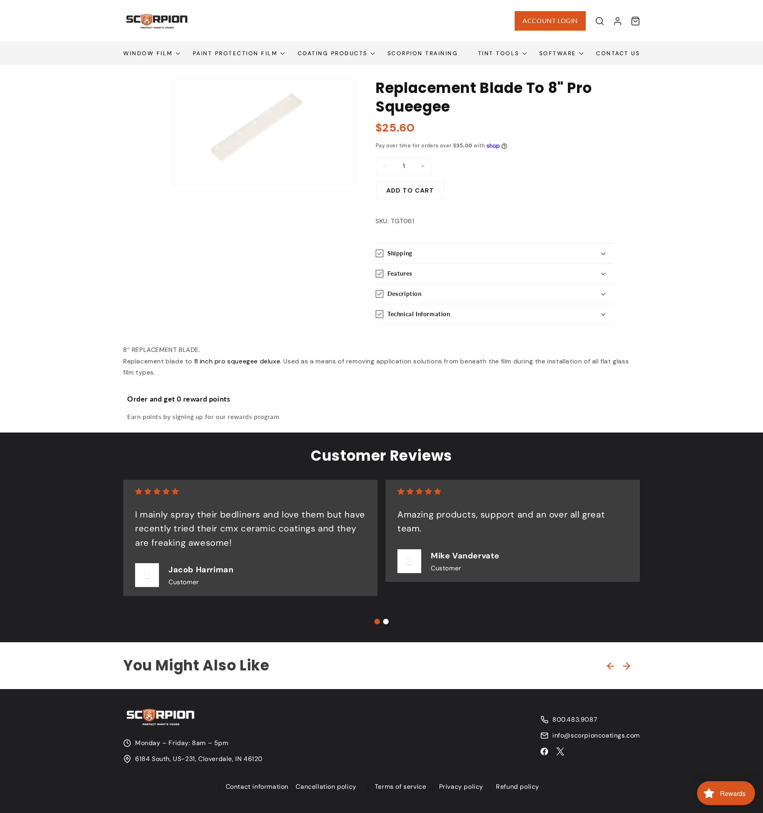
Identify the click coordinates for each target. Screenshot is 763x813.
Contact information (257, 786)
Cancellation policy (326, 786)
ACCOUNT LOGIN (550, 20)
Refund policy (517, 786)
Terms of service (400, 786)
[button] (600, 21)
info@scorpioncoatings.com (596, 736)
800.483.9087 (574, 720)
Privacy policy (461, 786)
